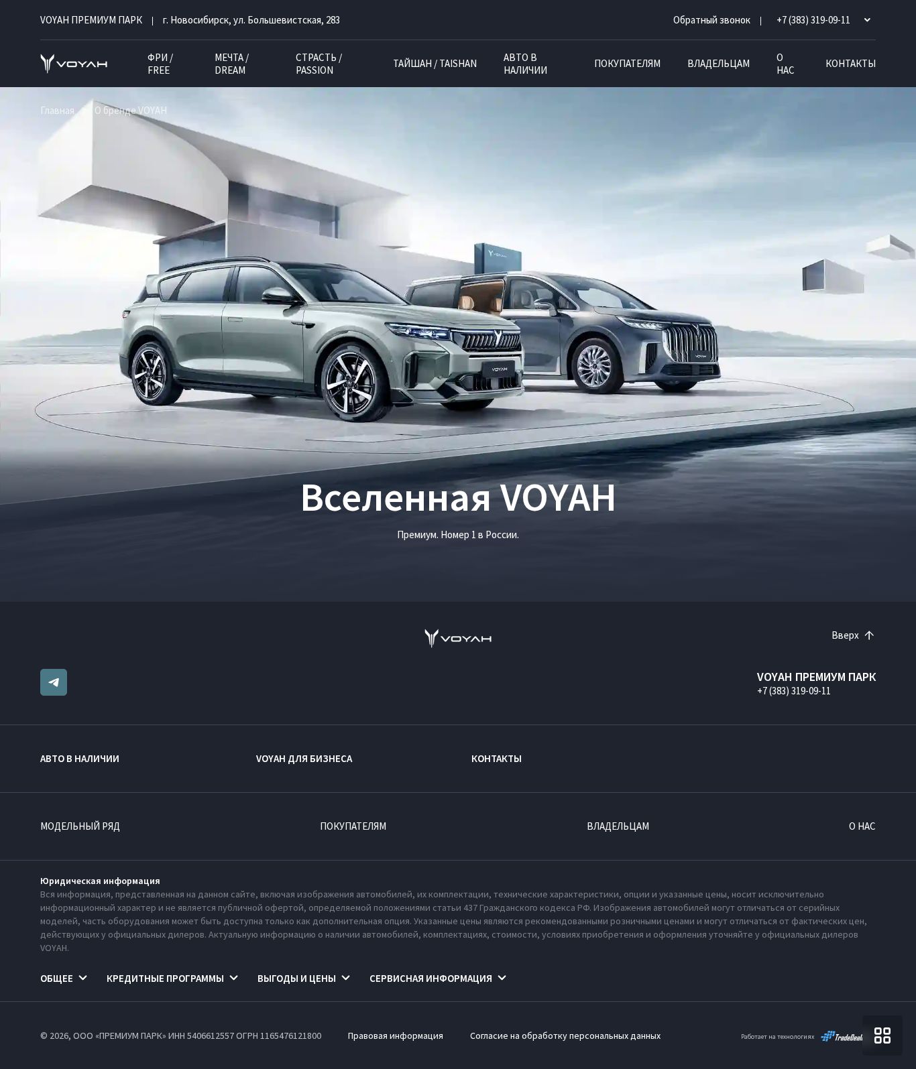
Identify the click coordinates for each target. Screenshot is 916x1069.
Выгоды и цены (296, 978)
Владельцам (718, 63)
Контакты (850, 63)
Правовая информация (395, 1035)
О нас (786, 63)
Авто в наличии (525, 63)
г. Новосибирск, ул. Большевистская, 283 (251, 19)
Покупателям (627, 63)
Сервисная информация (430, 978)
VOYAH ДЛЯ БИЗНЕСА (304, 758)
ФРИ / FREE (160, 63)
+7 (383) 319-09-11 (794, 690)
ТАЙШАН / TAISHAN (435, 63)
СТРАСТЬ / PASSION (319, 63)
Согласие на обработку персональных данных (565, 1035)
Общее (56, 978)
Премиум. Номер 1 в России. (458, 534)
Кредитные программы (165, 978)
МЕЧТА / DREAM (232, 63)
